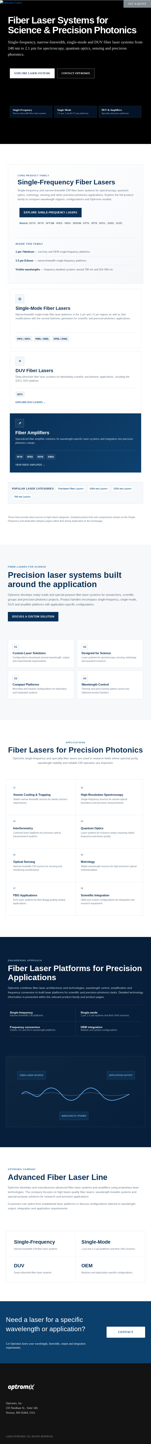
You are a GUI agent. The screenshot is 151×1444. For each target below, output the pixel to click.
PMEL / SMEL (42, 339)
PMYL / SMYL (24, 339)
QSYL (20, 394)
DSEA (51, 457)
